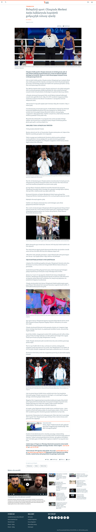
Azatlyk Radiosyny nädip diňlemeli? (16, 517)
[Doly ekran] (46, 494)
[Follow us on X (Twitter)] (55, 517)
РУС (88, 2)
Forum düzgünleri (32, 522)
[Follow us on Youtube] (58, 517)
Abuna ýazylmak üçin (12, 519)
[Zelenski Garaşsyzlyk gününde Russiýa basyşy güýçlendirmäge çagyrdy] (72, 490)
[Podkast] (92, 2)
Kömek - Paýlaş (11, 524)
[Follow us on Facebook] (49, 517)
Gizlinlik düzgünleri (32, 519)
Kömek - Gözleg (11, 527)
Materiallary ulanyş (32, 524)
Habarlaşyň (30, 527)
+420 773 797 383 (34, 447)
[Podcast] (68, 517)
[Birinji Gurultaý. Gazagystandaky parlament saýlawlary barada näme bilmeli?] (72, 496)
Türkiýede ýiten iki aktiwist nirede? (18, 475)
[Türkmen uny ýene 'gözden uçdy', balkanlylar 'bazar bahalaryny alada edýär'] (72, 475)
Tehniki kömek (11, 522)
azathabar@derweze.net (62, 450)
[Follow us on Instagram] (52, 517)
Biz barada (30, 517)
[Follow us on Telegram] (61, 517)
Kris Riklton (28, 19)
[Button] (59, 26)
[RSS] (64, 517)
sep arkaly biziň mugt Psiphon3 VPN (37, 452)
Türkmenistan (30, 6)
